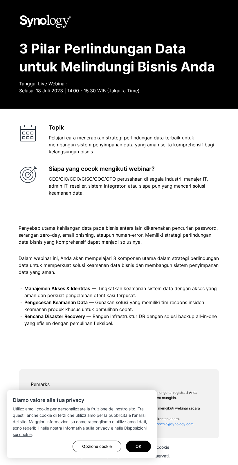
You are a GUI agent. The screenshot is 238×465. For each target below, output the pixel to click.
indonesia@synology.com (172, 424)
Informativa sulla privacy (86, 427)
